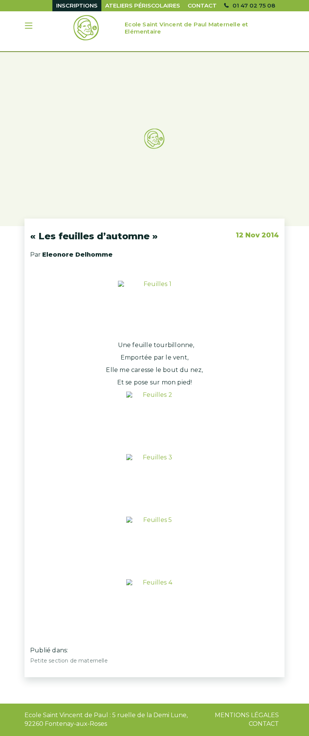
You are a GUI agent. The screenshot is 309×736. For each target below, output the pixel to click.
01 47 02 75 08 (254, 5)
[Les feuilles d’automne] (154, 139)
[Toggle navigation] (29, 26)
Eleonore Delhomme (77, 254)
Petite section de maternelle (69, 660)
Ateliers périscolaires (142, 5)
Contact (202, 5)
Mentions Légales (247, 715)
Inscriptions (77, 5)
